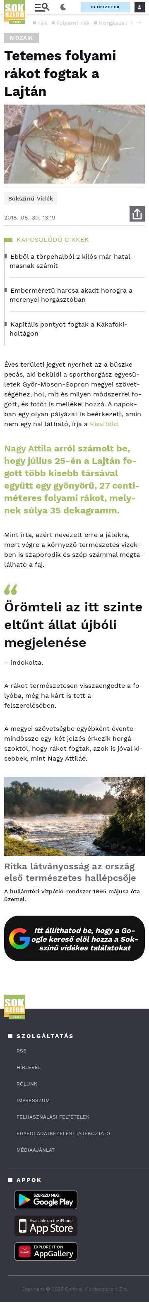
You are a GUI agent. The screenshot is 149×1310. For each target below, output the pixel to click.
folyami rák (73, 22)
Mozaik (21, 38)
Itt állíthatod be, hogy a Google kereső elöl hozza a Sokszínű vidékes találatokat (84, 939)
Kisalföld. (105, 424)
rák (43, 22)
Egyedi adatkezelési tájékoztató (63, 1133)
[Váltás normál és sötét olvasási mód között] (63, 7)
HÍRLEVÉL (29, 1067)
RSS (21, 1051)
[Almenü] (42, 7)
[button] (138, 22)
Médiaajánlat (36, 1150)
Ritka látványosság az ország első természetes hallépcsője (70, 872)
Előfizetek (105, 7)
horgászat (113, 22)
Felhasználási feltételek (53, 1117)
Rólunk (27, 1084)
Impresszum (33, 1100)
